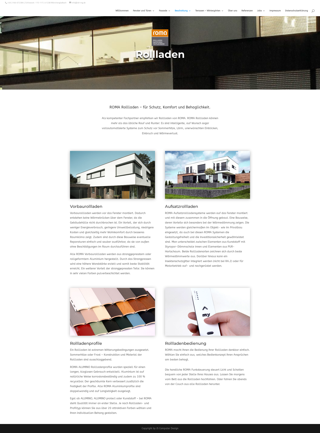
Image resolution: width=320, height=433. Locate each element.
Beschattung (181, 11)
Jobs (259, 11)
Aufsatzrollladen (181, 206)
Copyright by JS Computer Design (160, 428)
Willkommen (122, 11)
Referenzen (247, 11)
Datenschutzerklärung (296, 11)
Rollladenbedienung (185, 343)
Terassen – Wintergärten (207, 11)
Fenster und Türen (142, 11)
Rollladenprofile (86, 343)
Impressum (275, 11)
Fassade (163, 11)
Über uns (232, 11)
